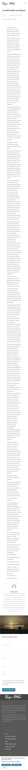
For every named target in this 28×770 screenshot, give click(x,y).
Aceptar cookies (6, 764)
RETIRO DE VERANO (10, 739)
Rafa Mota (14, 592)
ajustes (18, 761)
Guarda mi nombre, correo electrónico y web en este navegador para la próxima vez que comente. (13, 682)
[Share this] (3, 19)
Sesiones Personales (10, 736)
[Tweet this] (6, 19)
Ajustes (4, 767)
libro (6, 733)
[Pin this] (15, 19)
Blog (6, 741)
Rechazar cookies (16, 764)
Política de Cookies (10, 746)
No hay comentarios (16, 15)
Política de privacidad (10, 744)
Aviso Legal (8, 749)
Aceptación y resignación (14, 624)
